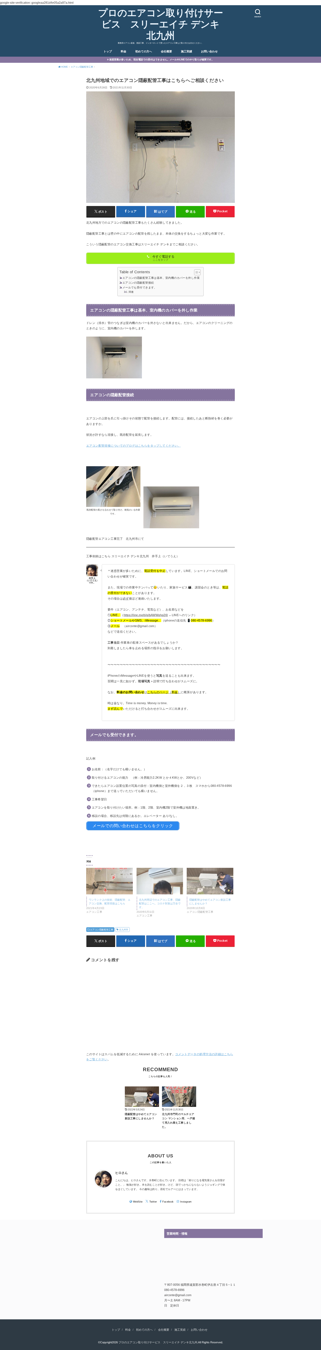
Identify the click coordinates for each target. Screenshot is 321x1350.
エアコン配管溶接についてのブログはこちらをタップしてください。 (133, 445)
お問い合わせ (209, 51)
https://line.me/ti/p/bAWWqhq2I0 (146, 615)
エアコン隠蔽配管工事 (101, 929)
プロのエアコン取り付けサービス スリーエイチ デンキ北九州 (160, 24)
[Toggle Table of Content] (195, 272)
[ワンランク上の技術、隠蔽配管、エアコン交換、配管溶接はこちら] (109, 881)
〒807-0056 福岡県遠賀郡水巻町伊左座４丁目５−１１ (200, 1284)
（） (164, 692)
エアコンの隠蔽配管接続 (138, 282)
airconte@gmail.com (177, 1295)
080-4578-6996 (174, 1289)
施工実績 (186, 51)
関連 (131, 292)
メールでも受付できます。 (139, 287)
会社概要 (166, 51)
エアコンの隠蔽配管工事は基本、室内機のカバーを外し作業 (161, 277)
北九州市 (123, 929)
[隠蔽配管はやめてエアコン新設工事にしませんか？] (210, 881)
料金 (123, 51)
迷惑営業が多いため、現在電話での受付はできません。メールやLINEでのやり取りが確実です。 (161, 59)
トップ (107, 51)
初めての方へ (143, 51)
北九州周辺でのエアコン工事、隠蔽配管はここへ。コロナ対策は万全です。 (160, 903)
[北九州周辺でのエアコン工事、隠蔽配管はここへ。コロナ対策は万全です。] (160, 881)
